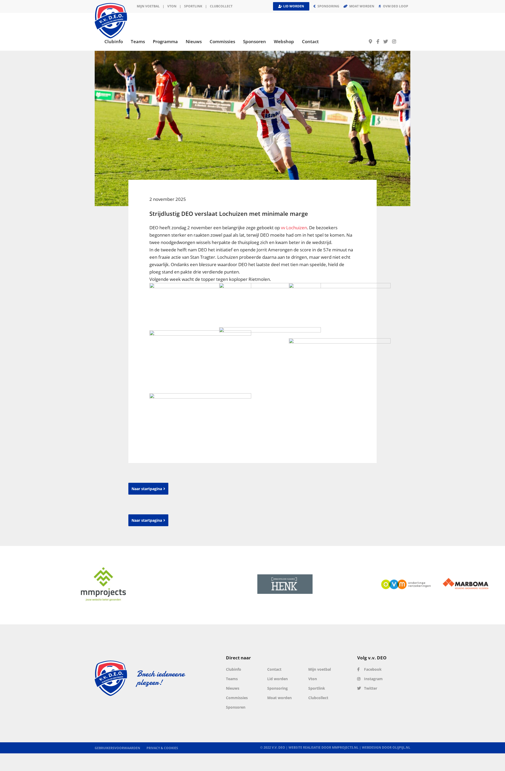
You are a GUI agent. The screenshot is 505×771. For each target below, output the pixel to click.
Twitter (370, 688)
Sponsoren (235, 707)
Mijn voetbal (148, 6)
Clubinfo (233, 669)
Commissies (237, 697)
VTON (171, 6)
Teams (232, 678)
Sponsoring (277, 688)
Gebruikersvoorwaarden (117, 748)
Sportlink (193, 6)
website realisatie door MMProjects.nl (323, 747)
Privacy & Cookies (162, 748)
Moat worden (279, 697)
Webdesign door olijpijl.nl (386, 747)
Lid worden (277, 678)
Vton (312, 678)
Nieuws (232, 688)
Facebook (372, 669)
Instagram (373, 678)
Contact (274, 669)
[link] (294, 228)
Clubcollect (221, 6)
